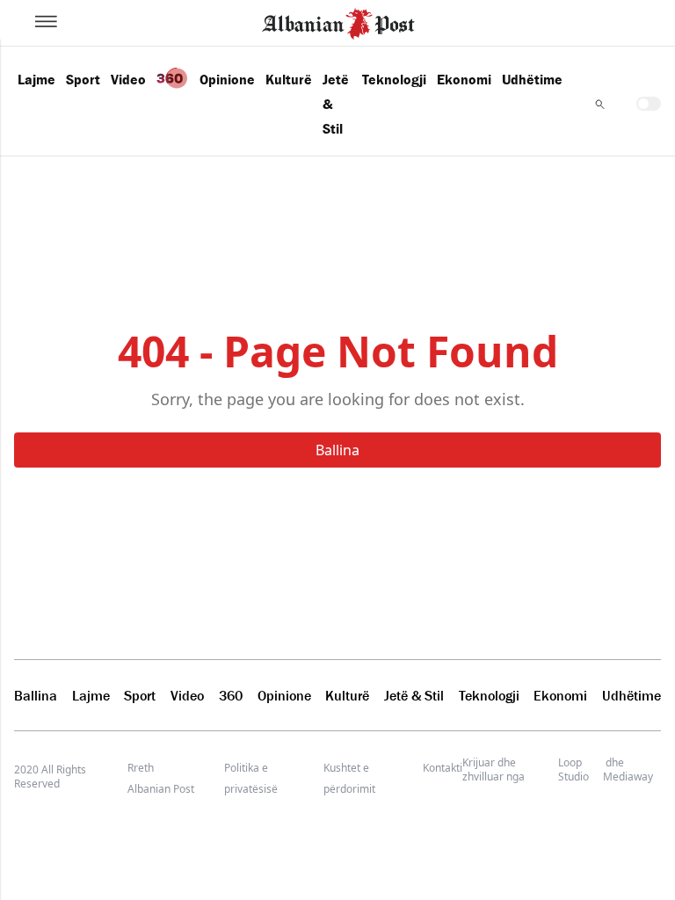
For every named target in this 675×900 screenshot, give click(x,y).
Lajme (36, 79)
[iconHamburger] (46, 21)
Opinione (227, 79)
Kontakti (442, 767)
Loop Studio (573, 770)
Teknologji (394, 79)
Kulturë (288, 79)
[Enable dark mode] (648, 104)
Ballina (337, 450)
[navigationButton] (600, 104)
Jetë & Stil (336, 103)
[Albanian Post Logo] (338, 22)
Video (128, 79)
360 (231, 695)
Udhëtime (532, 79)
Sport (83, 79)
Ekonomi (464, 79)
